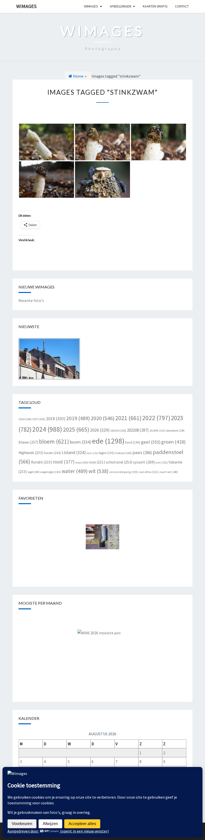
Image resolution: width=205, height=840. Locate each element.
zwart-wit (168, 472)
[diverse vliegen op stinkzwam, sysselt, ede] (102, 179)
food (132, 442)
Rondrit (41, 462)
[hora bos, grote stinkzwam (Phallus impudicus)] (46, 142)
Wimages (26, 6)
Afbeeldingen (120, 6)
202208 (138, 430)
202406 (158, 430)
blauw (28, 442)
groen (173, 442)
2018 (56, 418)
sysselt (144, 462)
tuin (162, 462)
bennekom (175, 430)
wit (98, 470)
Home (78, 76)
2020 (102, 418)
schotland (119, 462)
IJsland (74, 452)
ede (108, 441)
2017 (38, 419)
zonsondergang (123, 472)
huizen (52, 453)
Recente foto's (31, 300)
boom (80, 442)
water (75, 471)
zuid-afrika (148, 472)
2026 (100, 430)
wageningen (50, 472)
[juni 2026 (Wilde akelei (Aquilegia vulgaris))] (103, 647)
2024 (47, 429)
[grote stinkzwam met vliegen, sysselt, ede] (102, 142)
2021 (128, 418)
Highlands (30, 452)
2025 (76, 429)
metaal (123, 453)
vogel (34, 472)
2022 (156, 418)
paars (142, 452)
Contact (182, 6)
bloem (54, 441)
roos (81, 462)
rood (63, 462)
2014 (25, 419)
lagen (106, 453)
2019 (78, 418)
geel (150, 442)
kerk (92, 453)
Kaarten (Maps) (155, 6)
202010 (118, 430)
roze (97, 462)
